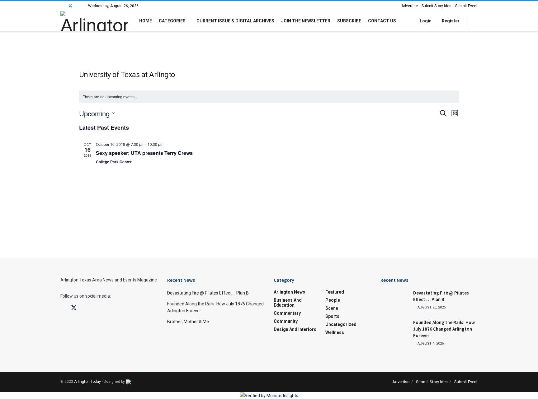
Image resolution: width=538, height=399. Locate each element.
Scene (331, 308)
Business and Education (288, 303)
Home (145, 20)
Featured (334, 292)
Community (286, 321)
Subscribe (349, 20)
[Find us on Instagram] (78, 6)
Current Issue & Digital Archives (235, 20)
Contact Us (382, 20)
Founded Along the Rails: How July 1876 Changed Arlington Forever (444, 328)
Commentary (287, 313)
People (332, 300)
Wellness (334, 332)
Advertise (409, 6)
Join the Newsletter (305, 20)
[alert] (269, 96)
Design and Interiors (295, 329)
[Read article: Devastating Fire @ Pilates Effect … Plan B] (394, 299)
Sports (332, 316)
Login (425, 20)
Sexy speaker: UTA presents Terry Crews (144, 152)
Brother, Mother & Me (188, 321)
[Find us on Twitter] (70, 6)
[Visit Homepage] (94, 21)
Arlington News (289, 292)
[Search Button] (475, 21)
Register (450, 20)
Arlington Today (87, 381)
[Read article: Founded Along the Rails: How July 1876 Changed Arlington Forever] (394, 329)
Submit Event (466, 6)
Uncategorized (340, 324)
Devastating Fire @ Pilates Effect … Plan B (208, 292)
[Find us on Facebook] (62, 6)
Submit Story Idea (436, 6)
